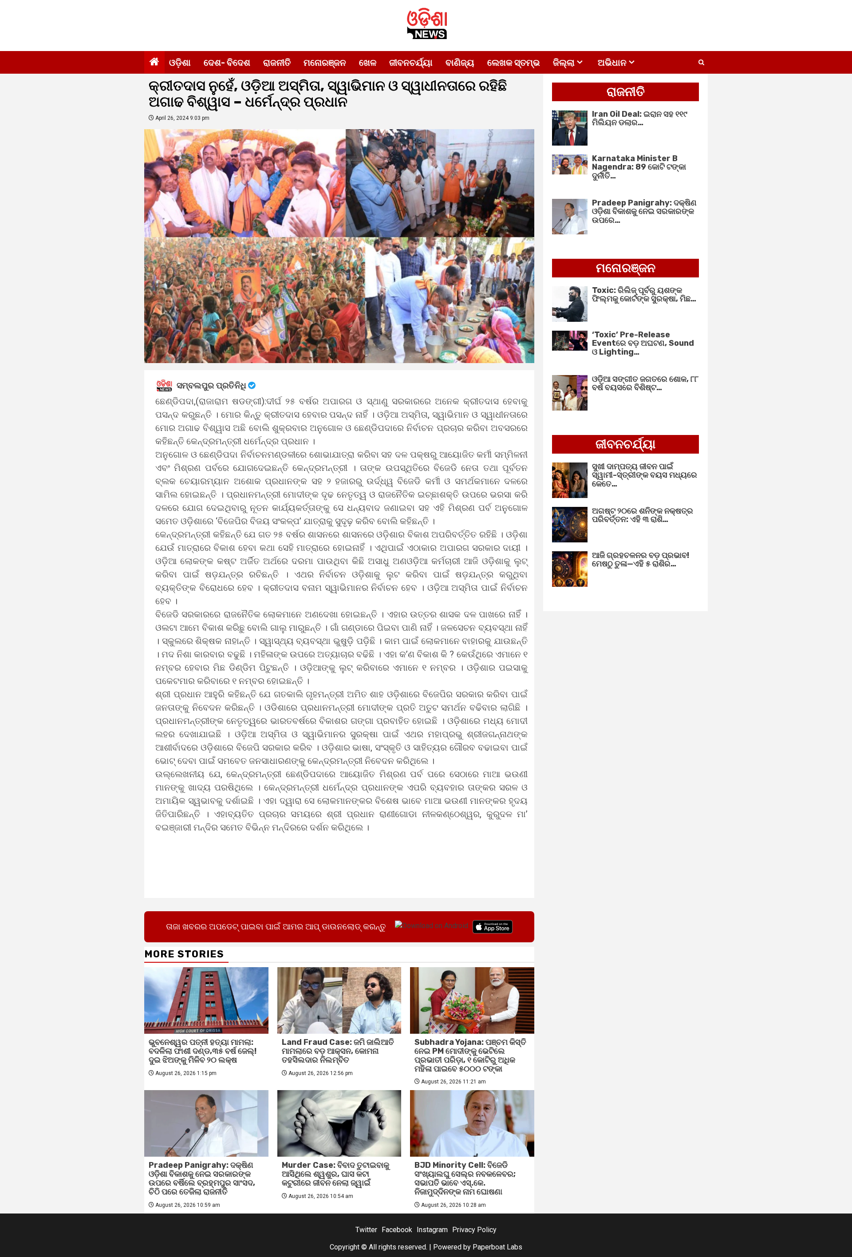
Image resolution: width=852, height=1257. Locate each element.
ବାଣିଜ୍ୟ (460, 62)
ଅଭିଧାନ (612, 62)
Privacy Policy (474, 1229)
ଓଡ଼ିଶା (180, 62)
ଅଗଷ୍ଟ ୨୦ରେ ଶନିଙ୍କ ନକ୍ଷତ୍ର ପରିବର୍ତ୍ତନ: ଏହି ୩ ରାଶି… (642, 515)
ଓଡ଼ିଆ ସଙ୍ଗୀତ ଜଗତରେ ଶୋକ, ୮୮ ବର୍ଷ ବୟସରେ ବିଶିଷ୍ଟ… (645, 383)
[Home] (154, 62)
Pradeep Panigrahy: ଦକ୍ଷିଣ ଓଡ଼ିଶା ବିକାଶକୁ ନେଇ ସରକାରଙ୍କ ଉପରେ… (644, 211)
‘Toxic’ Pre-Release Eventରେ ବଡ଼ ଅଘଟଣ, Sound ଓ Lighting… (643, 343)
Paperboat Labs (497, 1247)
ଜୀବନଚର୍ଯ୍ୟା (411, 62)
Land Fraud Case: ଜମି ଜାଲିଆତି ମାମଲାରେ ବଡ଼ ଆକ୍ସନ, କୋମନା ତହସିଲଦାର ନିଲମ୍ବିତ (338, 1051)
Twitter (366, 1229)
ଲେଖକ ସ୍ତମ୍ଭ (513, 62)
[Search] (701, 62)
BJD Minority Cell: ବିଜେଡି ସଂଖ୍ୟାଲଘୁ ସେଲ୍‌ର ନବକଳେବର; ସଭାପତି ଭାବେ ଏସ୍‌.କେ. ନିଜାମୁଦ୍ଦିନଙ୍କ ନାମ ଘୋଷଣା (465, 1178)
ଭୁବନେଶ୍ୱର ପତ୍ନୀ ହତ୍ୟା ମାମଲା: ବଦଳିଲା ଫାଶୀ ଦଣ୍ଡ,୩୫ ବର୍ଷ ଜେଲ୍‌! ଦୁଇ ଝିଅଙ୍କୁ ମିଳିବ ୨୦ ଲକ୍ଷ (202, 1051)
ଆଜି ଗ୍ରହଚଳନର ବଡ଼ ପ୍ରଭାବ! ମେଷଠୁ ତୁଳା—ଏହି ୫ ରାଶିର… (640, 559)
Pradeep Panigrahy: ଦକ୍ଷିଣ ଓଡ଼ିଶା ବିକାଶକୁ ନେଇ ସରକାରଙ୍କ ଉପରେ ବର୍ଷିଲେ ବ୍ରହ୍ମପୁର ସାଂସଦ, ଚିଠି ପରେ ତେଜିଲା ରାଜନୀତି (202, 1178)
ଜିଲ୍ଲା (564, 62)
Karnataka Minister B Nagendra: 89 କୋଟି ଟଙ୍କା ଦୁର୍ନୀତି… (639, 167)
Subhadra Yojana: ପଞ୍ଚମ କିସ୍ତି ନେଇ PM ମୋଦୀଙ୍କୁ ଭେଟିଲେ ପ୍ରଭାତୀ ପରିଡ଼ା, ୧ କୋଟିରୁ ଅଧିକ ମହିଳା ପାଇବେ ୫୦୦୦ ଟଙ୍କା (470, 1055)
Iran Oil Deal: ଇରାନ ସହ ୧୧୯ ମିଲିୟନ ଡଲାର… (639, 118)
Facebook (397, 1229)
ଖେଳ (367, 62)
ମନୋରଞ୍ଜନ (325, 62)
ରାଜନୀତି (277, 62)
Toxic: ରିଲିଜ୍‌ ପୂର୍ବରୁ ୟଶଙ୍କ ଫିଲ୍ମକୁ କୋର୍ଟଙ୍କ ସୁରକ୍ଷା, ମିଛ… (644, 294)
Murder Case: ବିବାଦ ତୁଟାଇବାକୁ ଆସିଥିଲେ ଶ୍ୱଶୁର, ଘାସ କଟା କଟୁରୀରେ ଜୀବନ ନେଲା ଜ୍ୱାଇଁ (335, 1174)
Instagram (432, 1229)
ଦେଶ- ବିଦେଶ (227, 62)
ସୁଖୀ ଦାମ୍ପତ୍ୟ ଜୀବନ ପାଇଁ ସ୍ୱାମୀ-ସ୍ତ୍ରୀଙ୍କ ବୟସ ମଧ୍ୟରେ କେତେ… (644, 475)
